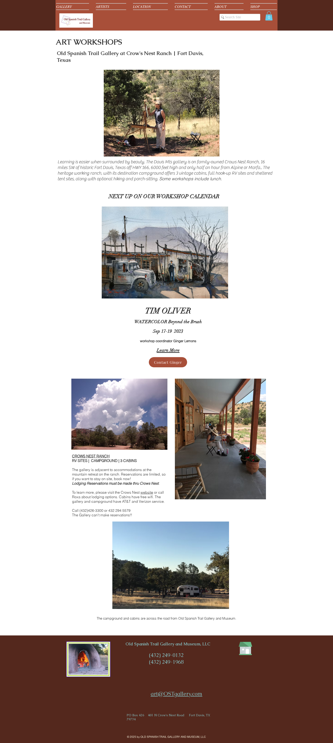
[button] (269, 16)
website (146, 492)
